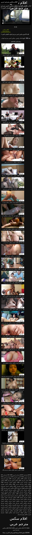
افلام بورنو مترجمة (6, 478)
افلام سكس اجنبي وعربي (24, 486)
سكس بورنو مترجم (23, 514)
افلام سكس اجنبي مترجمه (11, 482)
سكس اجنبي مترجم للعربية (20, 505)
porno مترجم (27, 475)
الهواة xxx (22, 38)
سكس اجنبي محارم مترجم (20, 507)
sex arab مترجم (8, 475)
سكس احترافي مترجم (25, 508)
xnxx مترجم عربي (9, 476)
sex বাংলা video (26, 528)
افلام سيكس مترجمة (25, 493)
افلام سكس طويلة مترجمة (24, 488)
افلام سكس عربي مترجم (10, 488)
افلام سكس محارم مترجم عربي (10, 492)
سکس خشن (18, 528)
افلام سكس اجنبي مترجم (14, 480)
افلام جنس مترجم (26, 480)
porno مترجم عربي (18, 475)
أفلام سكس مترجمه (17, 478)
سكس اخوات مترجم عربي (12, 508)
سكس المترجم (18, 510)
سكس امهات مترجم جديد (20, 512)
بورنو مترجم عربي (9, 495)
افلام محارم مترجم (13, 493)
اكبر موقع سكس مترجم (20, 495)
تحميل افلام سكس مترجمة (15, 497)
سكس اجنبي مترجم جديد (20, 503)
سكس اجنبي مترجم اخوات (8, 38)
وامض (17, 38)
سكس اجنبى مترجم (10, 499)
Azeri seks (12, 528)
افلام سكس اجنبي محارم (8, 484)
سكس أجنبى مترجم (21, 499)
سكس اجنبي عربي (14, 501)
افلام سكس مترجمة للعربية (12, 490)
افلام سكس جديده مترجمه (8, 486)
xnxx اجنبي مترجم (19, 476)
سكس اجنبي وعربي (6, 507)
